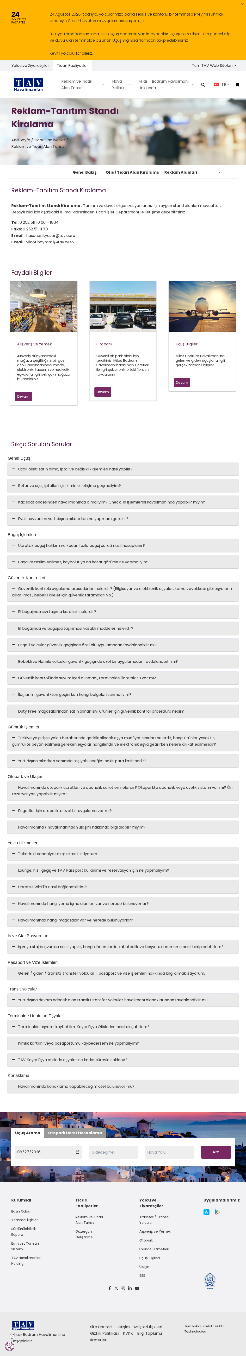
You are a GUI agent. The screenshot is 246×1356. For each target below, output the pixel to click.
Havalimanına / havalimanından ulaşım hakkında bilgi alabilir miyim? (82, 827)
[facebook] (110, 1288)
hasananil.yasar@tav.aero (50, 235)
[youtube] (136, 1288)
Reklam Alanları (180, 172)
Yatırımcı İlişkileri (24, 1220)
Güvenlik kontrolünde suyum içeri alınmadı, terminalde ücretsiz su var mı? (87, 678)
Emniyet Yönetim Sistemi (25, 1246)
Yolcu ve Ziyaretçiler (30, 65)
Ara (216, 1152)
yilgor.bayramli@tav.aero (50, 242)
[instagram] (123, 1288)
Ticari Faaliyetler (72, 65)
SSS (142, 1275)
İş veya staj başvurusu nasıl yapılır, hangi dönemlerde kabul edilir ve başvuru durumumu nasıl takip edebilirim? (120, 947)
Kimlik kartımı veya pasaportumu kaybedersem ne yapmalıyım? (78, 1043)
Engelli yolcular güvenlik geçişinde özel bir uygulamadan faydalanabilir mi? (87, 645)
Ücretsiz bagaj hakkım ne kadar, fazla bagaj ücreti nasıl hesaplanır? (81, 545)
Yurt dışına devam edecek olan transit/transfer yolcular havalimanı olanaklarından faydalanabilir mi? (113, 1000)
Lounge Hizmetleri (154, 1249)
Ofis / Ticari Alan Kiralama (133, 172)
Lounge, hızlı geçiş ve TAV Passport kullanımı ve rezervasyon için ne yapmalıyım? (93, 870)
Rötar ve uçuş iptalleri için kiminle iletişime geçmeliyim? (69, 485)
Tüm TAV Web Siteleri (213, 65)
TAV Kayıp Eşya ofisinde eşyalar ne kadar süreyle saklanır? (73, 1060)
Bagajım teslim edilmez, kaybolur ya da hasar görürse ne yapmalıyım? (83, 562)
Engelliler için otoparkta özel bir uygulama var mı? (65, 810)
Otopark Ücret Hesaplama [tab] (75, 1133)
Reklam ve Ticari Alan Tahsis (89, 1220)
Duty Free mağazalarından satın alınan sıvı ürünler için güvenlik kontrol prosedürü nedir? (101, 711)
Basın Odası (21, 1211)
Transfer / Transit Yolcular (154, 1220)
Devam (23, 396)
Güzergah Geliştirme (84, 1234)
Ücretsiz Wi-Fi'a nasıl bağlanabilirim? (52, 887)
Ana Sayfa (20, 140)
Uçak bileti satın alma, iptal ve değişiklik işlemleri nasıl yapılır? (75, 469)
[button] (242, 4)
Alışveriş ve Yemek (155, 1231)
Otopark (146, 1240)
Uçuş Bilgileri (149, 1258)
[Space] (30, 84)
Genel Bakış (85, 172)
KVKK (128, 1333)
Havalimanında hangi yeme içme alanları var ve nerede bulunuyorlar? (83, 903)
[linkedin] (130, 1288)
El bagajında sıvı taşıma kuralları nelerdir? (57, 611)
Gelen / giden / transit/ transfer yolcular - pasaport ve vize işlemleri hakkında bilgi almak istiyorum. (111, 973)
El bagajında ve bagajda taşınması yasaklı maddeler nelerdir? (75, 628)
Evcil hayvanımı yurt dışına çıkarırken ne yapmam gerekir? (73, 518)
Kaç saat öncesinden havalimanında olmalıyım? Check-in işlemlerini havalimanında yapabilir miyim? (112, 502)
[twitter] (116, 1288)
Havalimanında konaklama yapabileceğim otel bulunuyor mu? (76, 1086)
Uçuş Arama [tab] (27, 1133)
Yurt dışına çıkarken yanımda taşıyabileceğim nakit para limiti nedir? (82, 761)
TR (223, 84)
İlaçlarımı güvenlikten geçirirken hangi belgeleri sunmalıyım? (74, 694)
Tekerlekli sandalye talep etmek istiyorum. (58, 854)
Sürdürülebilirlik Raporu (23, 1231)
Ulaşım (145, 1266)
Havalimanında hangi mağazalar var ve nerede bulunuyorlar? (75, 920)
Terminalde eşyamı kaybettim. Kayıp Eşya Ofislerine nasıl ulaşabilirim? (83, 1027)
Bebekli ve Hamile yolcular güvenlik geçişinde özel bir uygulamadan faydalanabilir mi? (98, 661)
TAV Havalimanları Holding (26, 1260)
